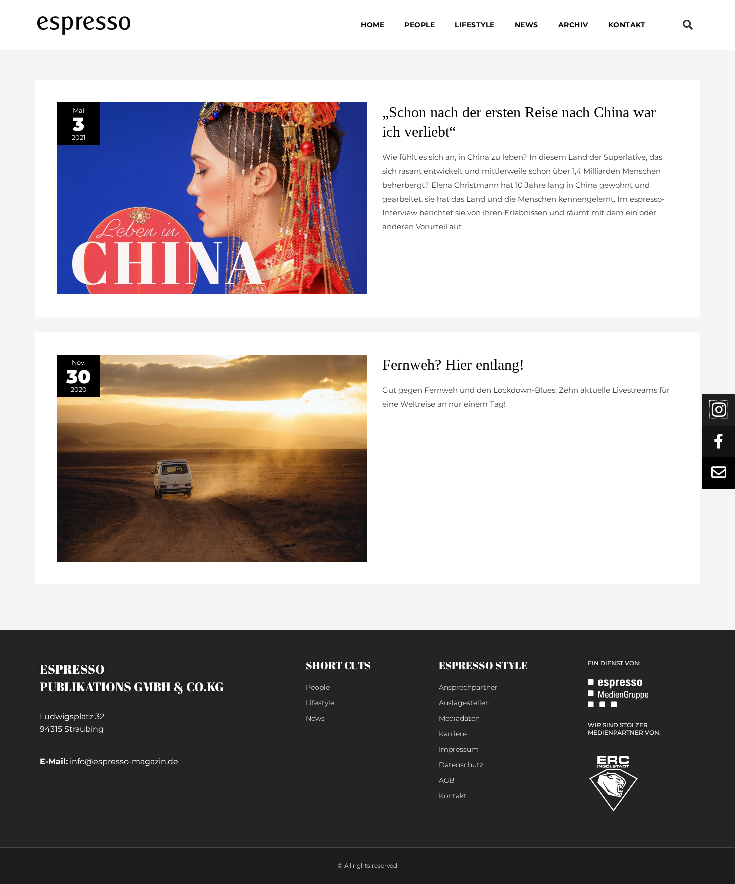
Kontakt (627, 25)
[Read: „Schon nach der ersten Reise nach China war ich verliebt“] (213, 197)
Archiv (573, 25)
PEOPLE (419, 25)
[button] (688, 25)
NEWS (526, 25)
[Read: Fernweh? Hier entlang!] (213, 457)
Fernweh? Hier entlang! (453, 364)
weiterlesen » (406, 251)
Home (372, 25)
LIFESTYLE (475, 25)
